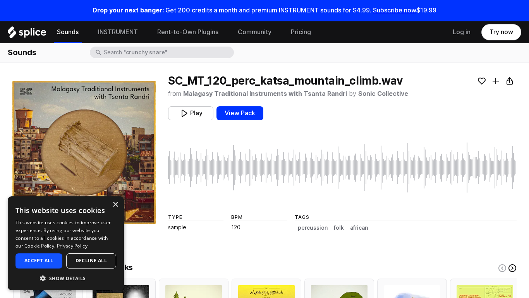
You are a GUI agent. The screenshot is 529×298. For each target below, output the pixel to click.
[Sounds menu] (84, 32)
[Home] (27, 34)
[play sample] (342, 168)
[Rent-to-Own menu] (224, 32)
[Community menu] (277, 32)
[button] (65, 278)
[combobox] (168, 52)
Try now (501, 32)
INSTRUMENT (118, 32)
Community (254, 32)
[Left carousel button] (502, 268)
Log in (462, 32)
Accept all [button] (38, 260)
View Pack (240, 113)
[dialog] (66, 243)
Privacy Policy (72, 246)
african (359, 228)
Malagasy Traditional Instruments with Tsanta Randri (265, 93)
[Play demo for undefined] (84, 152)
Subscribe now (394, 10)
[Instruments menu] (143, 32)
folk (339, 228)
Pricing (301, 32)
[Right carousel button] (512, 268)
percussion (313, 228)
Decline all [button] (91, 260)
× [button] (115, 205)
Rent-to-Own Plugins (187, 32)
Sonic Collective (383, 93)
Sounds (68, 32)
